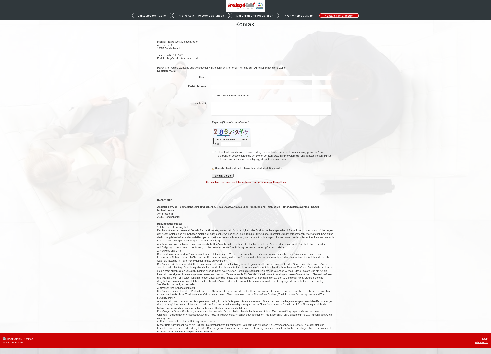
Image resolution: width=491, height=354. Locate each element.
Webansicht (481, 342)
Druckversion (14, 338)
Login (485, 338)
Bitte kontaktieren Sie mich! (233, 95)
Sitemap (28, 338)
